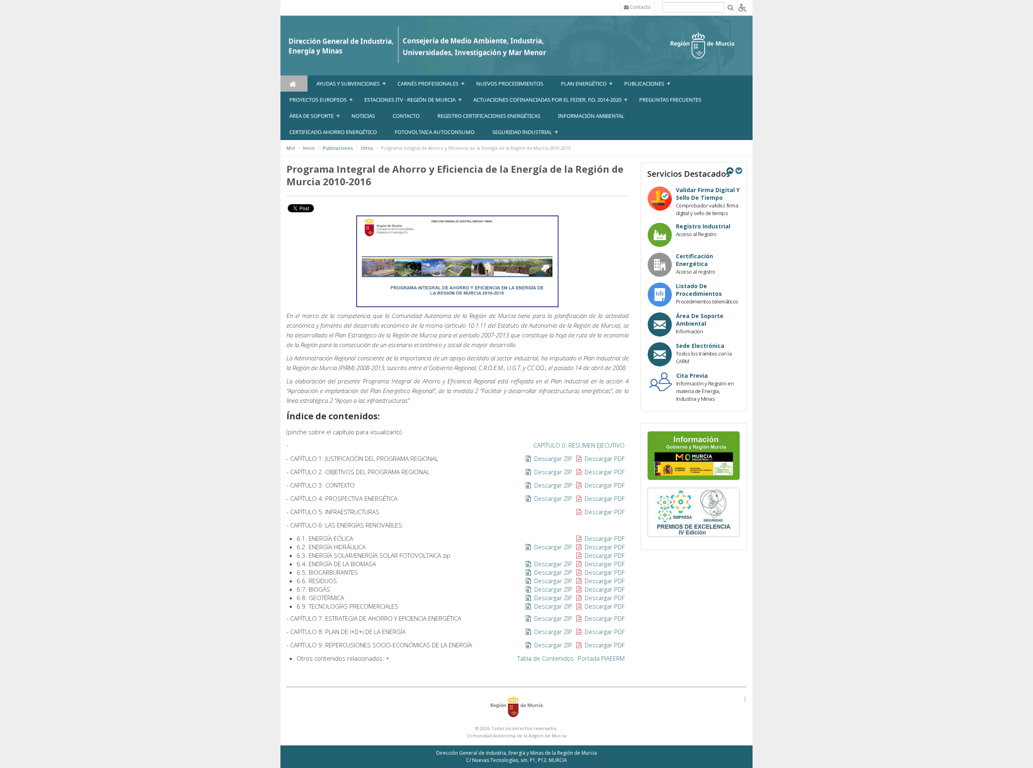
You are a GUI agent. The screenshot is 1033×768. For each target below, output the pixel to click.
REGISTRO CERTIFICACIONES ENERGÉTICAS (488, 115)
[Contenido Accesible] (742, 7)
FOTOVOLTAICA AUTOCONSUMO (435, 132)
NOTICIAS (363, 115)
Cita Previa (692, 375)
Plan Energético (583, 83)
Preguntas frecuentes (670, 99)
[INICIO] (293, 83)
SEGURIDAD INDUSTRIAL (522, 132)
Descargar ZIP (552, 458)
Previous (730, 171)
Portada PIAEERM (601, 658)
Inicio (309, 148)
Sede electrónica (700, 345)
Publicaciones (644, 83)
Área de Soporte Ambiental (700, 319)
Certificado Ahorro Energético (333, 132)
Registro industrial (703, 226)
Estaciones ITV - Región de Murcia (410, 99)
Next (738, 171)
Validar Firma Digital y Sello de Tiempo (708, 193)
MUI (290, 148)
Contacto (406, 115)
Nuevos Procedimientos (509, 83)
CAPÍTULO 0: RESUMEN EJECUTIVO (579, 445)
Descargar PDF (604, 458)
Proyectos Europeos (318, 99)
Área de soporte (311, 115)
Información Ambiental (591, 115)
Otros (367, 148)
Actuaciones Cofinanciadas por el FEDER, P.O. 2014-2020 (547, 99)
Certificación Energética (694, 260)
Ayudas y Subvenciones (348, 83)
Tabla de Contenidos (545, 658)
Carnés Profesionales (427, 83)
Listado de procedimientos (699, 289)
